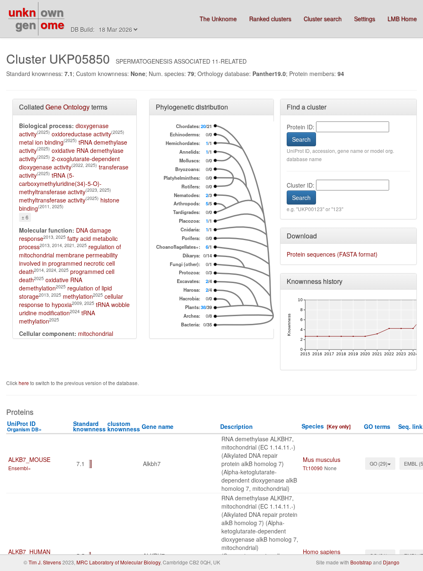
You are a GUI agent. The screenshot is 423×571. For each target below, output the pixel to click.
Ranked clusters (270, 18)
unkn (22, 11)
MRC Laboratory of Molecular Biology (118, 562)
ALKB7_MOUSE (29, 459)
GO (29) (378, 463)
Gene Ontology (67, 107)
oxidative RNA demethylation (50, 284)
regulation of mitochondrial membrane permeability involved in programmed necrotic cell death (70, 259)
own (52, 11)
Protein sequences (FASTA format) (332, 254)
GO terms (377, 426)
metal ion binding (41, 142)
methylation (78, 296)
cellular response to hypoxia (71, 300)
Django (391, 562)
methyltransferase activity (52, 200)
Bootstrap (361, 562)
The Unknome (218, 18)
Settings (364, 18)
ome (52, 24)
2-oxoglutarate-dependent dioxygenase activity (69, 163)
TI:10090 (313, 467)
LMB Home (402, 18)
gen (25, 24)
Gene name (157, 426)
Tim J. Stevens (45, 562)
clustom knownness (123, 426)
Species (313, 426)
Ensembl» (19, 467)
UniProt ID (24, 426)
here (24, 382)
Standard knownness (89, 426)
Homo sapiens (321, 551)
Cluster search (323, 18)
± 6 (25, 217)
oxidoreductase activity (81, 134)
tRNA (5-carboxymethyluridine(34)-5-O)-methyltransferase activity (60, 183)
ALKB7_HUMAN (29, 551)
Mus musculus (321, 459)
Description (236, 426)
